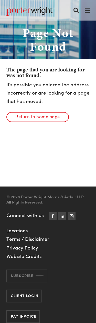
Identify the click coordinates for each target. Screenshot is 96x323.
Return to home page (37, 116)
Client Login (24, 295)
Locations (17, 230)
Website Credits (23, 256)
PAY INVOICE (23, 316)
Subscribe (22, 275)
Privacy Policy (22, 248)
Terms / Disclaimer (27, 239)
